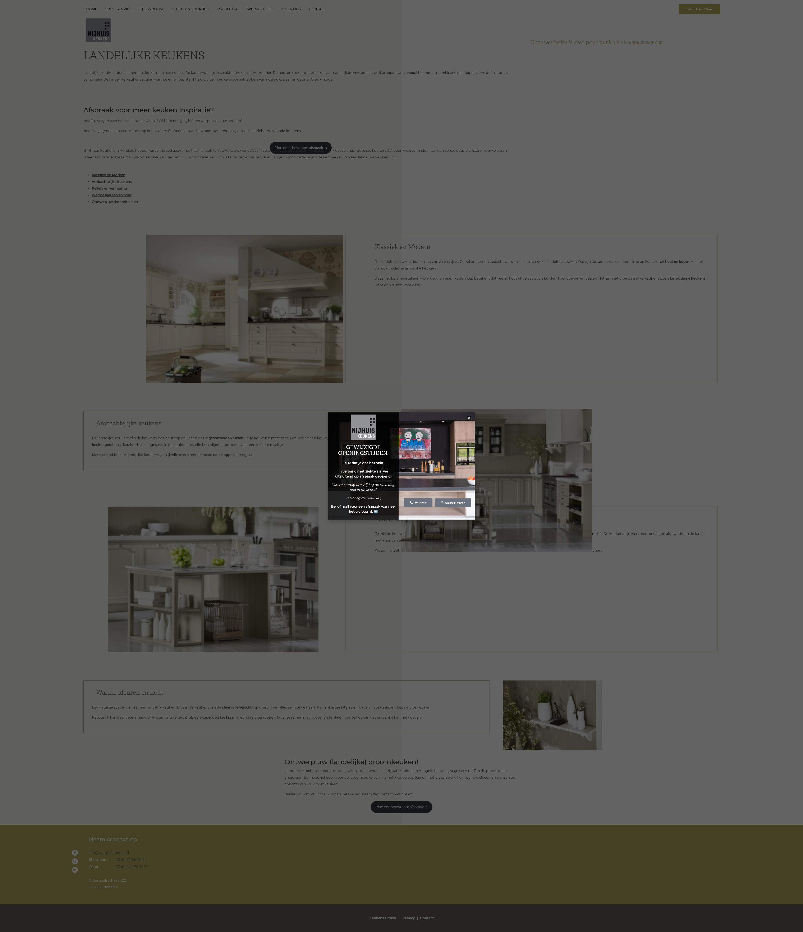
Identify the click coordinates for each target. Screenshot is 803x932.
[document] (401, 466)
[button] (469, 418)
